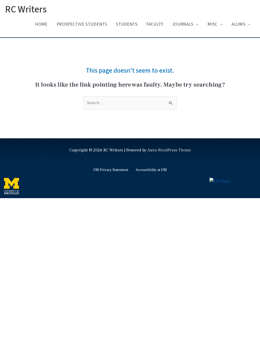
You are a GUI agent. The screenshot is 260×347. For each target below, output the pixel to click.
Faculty (154, 24)
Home (41, 24)
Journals (182, 24)
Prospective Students (82, 24)
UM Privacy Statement (110, 170)
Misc (212, 24)
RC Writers (26, 9)
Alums (238, 24)
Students (126, 24)
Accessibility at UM (151, 170)
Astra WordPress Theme (169, 150)
